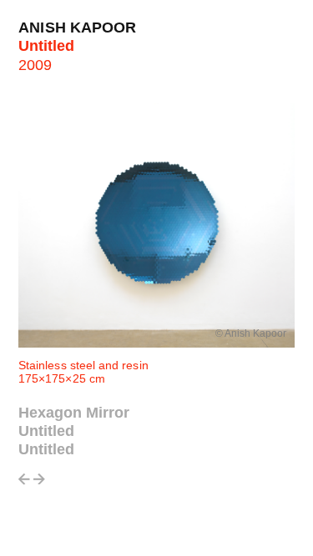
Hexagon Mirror (73, 412)
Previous (24, 483)
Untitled (46, 431)
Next (39, 483)
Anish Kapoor (77, 27)
